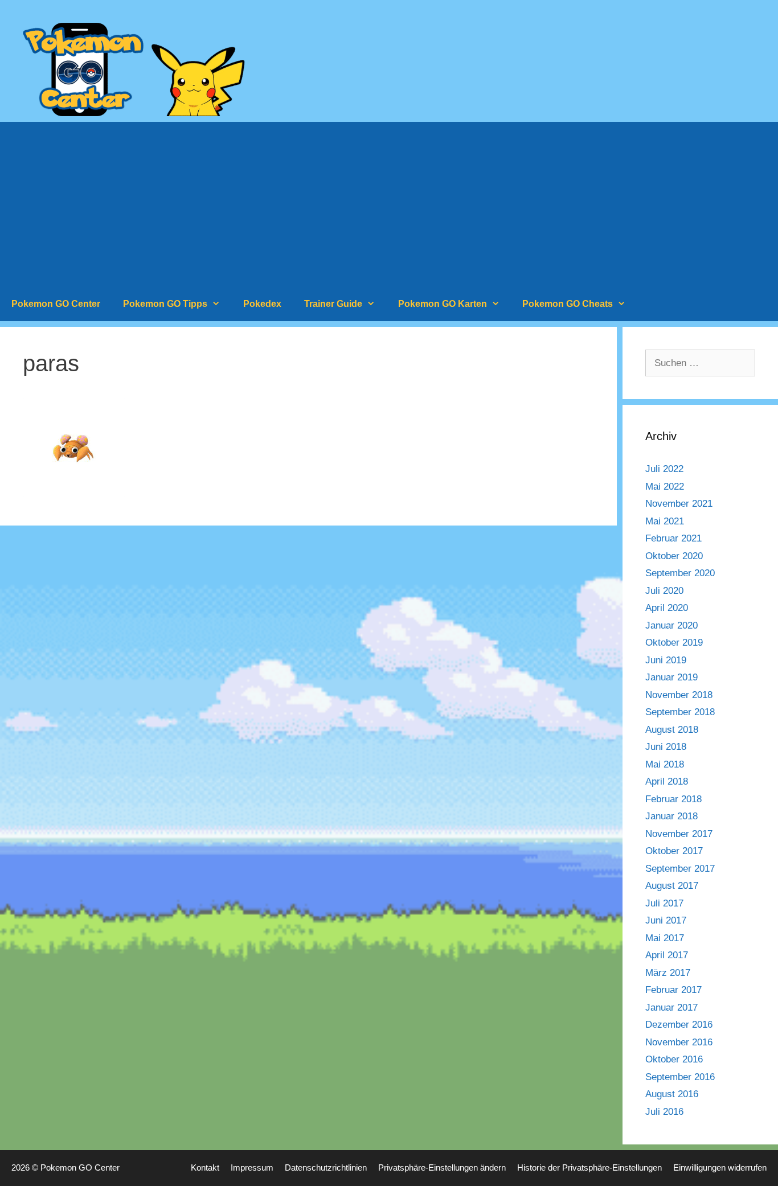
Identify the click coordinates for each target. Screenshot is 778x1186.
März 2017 (667, 972)
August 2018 (671, 729)
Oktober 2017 (674, 851)
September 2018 (680, 712)
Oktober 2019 (674, 642)
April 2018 (666, 781)
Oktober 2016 (674, 1059)
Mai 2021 (664, 521)
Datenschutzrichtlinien (326, 1167)
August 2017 (671, 885)
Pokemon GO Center (55, 304)
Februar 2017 (673, 989)
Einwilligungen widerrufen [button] (720, 1167)
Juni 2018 (665, 746)
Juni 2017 (665, 920)
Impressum (252, 1167)
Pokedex (262, 304)
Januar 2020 (671, 625)
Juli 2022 (664, 468)
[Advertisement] (389, 201)
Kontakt (205, 1167)
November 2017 (679, 833)
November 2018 (679, 695)
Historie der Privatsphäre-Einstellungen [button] (589, 1167)
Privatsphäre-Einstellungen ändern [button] (442, 1167)
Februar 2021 (673, 538)
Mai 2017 (664, 938)
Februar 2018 (673, 799)
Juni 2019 (665, 660)
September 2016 (680, 1077)
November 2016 (679, 1042)
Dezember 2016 (679, 1024)
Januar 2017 (671, 1007)
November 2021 (679, 503)
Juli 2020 (664, 590)
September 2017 (680, 868)
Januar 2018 (671, 816)
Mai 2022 (664, 486)
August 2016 (671, 1094)
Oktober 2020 (674, 556)
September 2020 (680, 573)
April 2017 (666, 955)
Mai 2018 (664, 764)
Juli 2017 (664, 903)
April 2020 (666, 607)
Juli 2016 (664, 1111)
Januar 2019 (671, 677)
